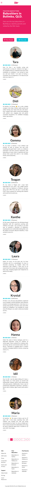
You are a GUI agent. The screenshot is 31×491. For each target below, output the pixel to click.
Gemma (15, 140)
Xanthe (15, 217)
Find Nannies (25, 451)
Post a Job (23, 40)
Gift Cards (4, 455)
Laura (15, 256)
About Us (3, 453)
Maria (16, 413)
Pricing (3, 475)
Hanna (15, 334)
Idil (15, 373)
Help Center (4, 473)
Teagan (15, 179)
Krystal (15, 295)
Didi (15, 101)
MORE (4, 79)
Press (2, 458)
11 (26, 439)
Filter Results (9, 40)
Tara (15, 62)
